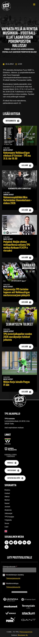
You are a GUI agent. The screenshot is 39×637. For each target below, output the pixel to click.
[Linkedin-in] (24, 542)
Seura (7, 523)
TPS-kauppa (9, 517)
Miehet (7, 500)
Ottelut (7, 497)
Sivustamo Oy (23, 635)
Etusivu (7, 49)
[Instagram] (7, 542)
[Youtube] (11, 542)
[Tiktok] (15, 542)
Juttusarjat (8, 513)
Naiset (7, 503)
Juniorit (7, 507)
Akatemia (8, 510)
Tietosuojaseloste (26, 632)
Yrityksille (8, 520)
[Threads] (29, 542)
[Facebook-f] (20, 542)
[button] (34, 4)
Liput (6, 527)
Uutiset (7, 493)
